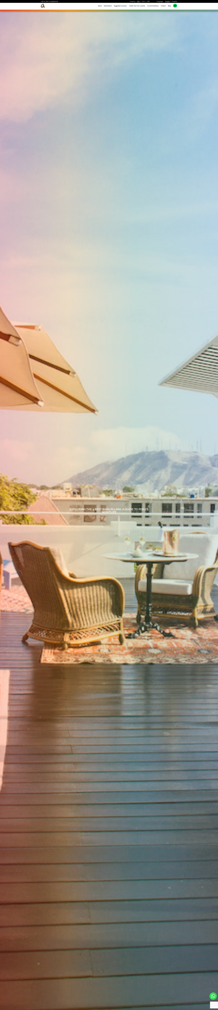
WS (213, 996)
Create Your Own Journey (137, 6)
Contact (163, 6)
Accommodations (153, 6)
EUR (143, 1)
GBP (148, 1)
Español (174, 1)
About (100, 6)
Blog (169, 6)
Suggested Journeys (120, 6)
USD (138, 1)
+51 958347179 (53, 1)
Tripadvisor (175, 6)
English (167, 1)
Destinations (108, 6)
